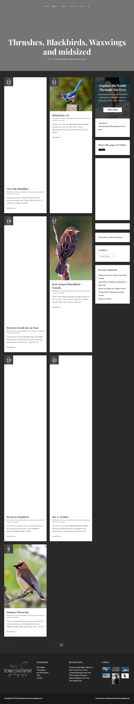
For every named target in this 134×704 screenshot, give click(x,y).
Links (38, 675)
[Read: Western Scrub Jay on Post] (40, 270)
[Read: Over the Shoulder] (40, 131)
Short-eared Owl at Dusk (78, 670)
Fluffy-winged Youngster (78, 675)
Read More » (11, 208)
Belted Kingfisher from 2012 (79, 678)
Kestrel (108, 299)
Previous (11, 645)
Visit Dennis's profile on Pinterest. (110, 237)
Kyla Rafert (102, 282)
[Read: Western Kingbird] (35, 434)
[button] (89, 6)
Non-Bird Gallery (43, 673)
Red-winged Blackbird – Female (67, 285)
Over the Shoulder (18, 188)
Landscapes (41, 670)
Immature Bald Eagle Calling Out (81, 667)
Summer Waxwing (18, 612)
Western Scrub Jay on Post (22, 327)
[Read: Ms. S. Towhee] (85, 434)
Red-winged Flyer (75, 681)
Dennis (100, 289)
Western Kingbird (18, 517)
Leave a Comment (13, 194)
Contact (39, 678)
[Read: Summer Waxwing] (25, 576)
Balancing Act (60, 115)
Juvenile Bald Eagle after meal (80, 673)
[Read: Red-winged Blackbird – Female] (71, 248)
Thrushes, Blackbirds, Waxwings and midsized (29, 192)
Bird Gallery (10, 192)
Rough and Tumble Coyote (116, 289)
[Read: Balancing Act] (71, 94)
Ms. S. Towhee (60, 517)
